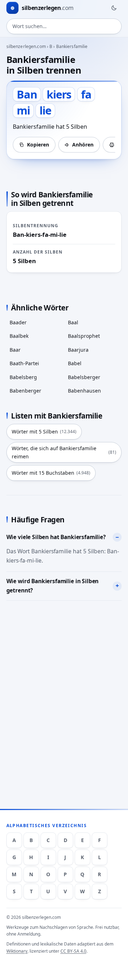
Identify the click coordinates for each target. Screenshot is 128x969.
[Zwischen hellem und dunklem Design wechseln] (114, 8)
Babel (74, 363)
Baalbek (19, 335)
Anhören (83, 144)
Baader (18, 322)
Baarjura (78, 349)
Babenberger (25, 390)
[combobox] (64, 26)
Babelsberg (23, 377)
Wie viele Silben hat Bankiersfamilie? (56, 537)
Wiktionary (16, 951)
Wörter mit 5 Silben (44, 431)
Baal (73, 322)
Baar (15, 349)
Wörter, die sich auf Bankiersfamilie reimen (64, 452)
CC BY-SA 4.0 (73, 951)
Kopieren (38, 144)
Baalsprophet (84, 335)
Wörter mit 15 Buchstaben (51, 472)
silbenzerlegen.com (26, 46)
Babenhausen (84, 390)
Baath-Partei (24, 363)
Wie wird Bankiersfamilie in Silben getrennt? (52, 585)
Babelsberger (84, 377)
